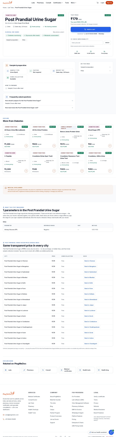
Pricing (74, 419)
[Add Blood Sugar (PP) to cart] (110, 145)
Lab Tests (11, 7)
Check (107, 42)
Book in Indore (89, 338)
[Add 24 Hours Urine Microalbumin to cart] (26, 145)
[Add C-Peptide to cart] (26, 170)
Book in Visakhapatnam (92, 327)
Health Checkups (33, 409)
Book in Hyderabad (91, 272)
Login (102, 2)
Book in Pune (89, 288)
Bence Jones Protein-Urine (70, 131)
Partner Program (55, 413)
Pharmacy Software (77, 406)
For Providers (76, 396)
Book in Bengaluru (90, 266)
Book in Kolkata (89, 294)
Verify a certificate (99, 396)
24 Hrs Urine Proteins (39, 130)
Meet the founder (55, 400)
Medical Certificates (34, 396)
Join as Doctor (54, 419)
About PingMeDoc (55, 396)
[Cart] (97, 2)
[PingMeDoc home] (7, 3)
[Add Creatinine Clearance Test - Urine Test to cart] (82, 170)
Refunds (96, 406)
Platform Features (77, 416)
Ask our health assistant (99, 432)
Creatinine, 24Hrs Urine (96, 156)
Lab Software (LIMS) (78, 400)
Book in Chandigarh (91, 343)
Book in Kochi (89, 316)
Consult (48, 3)
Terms (96, 400)
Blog (51, 406)
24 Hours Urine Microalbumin (14, 130)
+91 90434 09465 (10, 419)
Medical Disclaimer (99, 409)
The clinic (53, 403)
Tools (67, 3)
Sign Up (109, 2)
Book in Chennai (90, 261)
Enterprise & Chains (77, 422)
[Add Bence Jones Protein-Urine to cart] (82, 145)
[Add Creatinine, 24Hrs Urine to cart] (110, 170)
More (73, 3)
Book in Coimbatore (91, 321)
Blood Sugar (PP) (94, 130)
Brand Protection (99, 413)
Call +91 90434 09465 (91, 33)
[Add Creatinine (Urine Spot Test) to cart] (54, 170)
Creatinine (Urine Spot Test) (42, 156)
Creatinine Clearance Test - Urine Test (70, 157)
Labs (33, 3)
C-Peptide (8, 156)
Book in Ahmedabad (91, 299)
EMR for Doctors (77, 409)
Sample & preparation (12, 40)
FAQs (23, 40)
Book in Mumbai (90, 277)
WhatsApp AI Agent (77, 413)
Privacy (96, 403)
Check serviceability (80, 39)
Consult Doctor (32, 400)
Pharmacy (40, 3)
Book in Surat (89, 332)
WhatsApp (101, 33)
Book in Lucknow (90, 310)
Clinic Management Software (80, 403)
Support (52, 422)
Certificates (57, 3)
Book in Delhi (89, 283)
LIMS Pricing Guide (77, 426)
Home (4, 7)
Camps (52, 409)
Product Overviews (55, 416)
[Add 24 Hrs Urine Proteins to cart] (54, 145)
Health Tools (32, 413)
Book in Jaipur (89, 305)
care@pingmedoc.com (11, 415)
